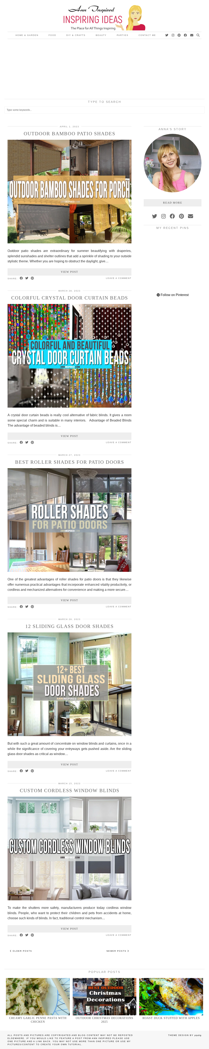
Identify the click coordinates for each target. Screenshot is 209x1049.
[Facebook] (185, 35)
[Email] (192, 35)
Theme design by (184, 1035)
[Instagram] (173, 35)
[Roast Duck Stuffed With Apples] (171, 996)
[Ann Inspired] (104, 15)
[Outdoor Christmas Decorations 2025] (105, 996)
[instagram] (163, 216)
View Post (69, 271)
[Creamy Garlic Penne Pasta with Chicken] (38, 996)
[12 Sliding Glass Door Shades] (69, 735)
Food (52, 35)
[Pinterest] (179, 35)
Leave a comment (118, 278)
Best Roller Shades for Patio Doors (69, 462)
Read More (172, 202)
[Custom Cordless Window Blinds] (69, 899)
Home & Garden (27, 35)
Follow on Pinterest (174, 295)
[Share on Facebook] (21, 278)
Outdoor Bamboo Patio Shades (69, 133)
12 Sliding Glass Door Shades (69, 626)
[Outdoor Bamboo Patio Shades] (69, 242)
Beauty (101, 35)
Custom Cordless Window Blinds (69, 790)
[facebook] (172, 216)
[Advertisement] (104, 69)
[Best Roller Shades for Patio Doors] (69, 570)
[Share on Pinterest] (32, 278)
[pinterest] (181, 216)
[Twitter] (167, 35)
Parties (122, 35)
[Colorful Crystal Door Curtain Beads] (69, 406)
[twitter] (154, 216)
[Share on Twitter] (27, 278)
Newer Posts (117, 951)
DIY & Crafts (76, 35)
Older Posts (22, 951)
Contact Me (147, 35)
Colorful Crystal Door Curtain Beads (69, 298)
